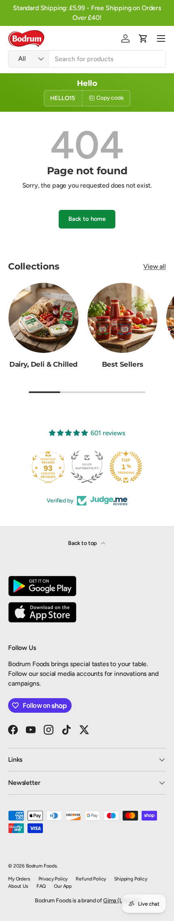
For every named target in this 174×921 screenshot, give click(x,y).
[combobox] (87, 59)
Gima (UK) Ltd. (121, 900)
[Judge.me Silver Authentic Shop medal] (87, 467)
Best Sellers (122, 364)
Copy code (110, 97)
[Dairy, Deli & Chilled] (43, 318)
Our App (63, 886)
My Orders (19, 879)
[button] (143, 38)
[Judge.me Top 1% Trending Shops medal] (126, 467)
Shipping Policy (130, 879)
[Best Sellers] (122, 318)
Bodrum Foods (41, 866)
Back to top (83, 543)
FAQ (41, 886)
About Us (18, 886)
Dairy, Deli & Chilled (43, 364)
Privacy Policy (53, 879)
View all (154, 266)
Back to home (87, 218)
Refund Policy (91, 879)
